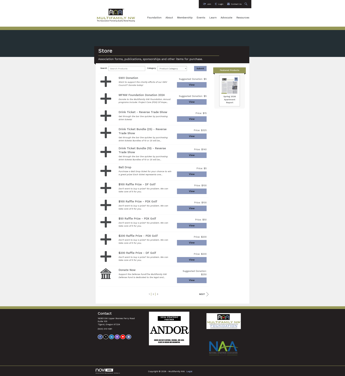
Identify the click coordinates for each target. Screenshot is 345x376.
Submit (200, 68)
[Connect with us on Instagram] (117, 337)
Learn (213, 17)
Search (103, 68)
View (192, 84)
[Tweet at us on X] (105, 337)
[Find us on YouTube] (122, 337)
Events (201, 17)
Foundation (154, 17)
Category (151, 68)
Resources (242, 17)
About (169, 17)
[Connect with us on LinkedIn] (111, 337)
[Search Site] (246, 4)
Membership (185, 17)
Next (202, 294)
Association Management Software (108, 373)
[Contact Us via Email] (128, 337)
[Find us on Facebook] (100, 337)
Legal (189, 371)
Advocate (226, 17)
